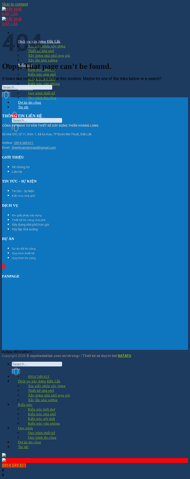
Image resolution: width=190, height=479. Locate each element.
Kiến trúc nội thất (41, 419)
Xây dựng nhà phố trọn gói (49, 56)
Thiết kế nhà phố (41, 391)
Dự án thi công (29, 102)
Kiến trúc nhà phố (42, 74)
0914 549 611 (24, 143)
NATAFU (124, 356)
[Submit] (16, 127)
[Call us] (3, 266)
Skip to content (15, 4)
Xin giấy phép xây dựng (47, 46)
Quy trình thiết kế (41, 93)
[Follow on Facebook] (2, 266)
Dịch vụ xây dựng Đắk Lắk (39, 381)
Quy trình (25, 428)
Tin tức (23, 107)
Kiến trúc (25, 405)
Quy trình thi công (42, 98)
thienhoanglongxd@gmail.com (33, 147)
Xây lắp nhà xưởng (43, 60)
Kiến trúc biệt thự (41, 409)
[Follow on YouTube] (4, 266)
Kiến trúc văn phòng (44, 84)
